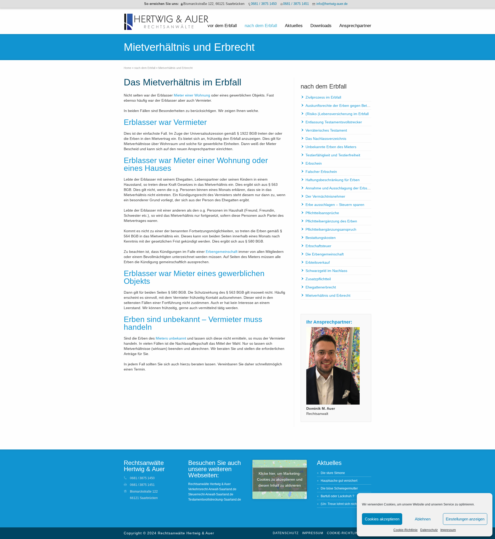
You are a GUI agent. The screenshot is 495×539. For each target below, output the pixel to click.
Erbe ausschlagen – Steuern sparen (335, 205)
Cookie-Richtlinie (405, 530)
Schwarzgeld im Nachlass (326, 271)
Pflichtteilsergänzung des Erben (331, 221)
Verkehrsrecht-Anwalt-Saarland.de (212, 489)
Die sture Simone (333, 473)
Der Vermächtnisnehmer (325, 196)
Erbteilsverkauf (318, 262)
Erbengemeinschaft (221, 252)
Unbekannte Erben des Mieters (331, 147)
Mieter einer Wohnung (192, 95)
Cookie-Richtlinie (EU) (348, 533)
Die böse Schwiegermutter (339, 488)
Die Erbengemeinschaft (325, 254)
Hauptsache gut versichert (339, 480)
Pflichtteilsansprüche (322, 213)
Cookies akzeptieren (382, 519)
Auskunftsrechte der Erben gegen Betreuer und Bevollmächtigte (358, 105)
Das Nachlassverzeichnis (326, 138)
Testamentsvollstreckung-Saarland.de (214, 499)
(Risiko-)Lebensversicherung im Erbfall (337, 114)
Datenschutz (429, 530)
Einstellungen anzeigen (465, 519)
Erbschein (314, 163)
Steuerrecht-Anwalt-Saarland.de (210, 494)
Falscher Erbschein (321, 172)
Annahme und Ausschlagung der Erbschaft (340, 188)
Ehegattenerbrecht (321, 287)
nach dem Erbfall (261, 25)
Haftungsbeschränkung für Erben (333, 180)
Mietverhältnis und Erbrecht (328, 295)
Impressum (448, 530)
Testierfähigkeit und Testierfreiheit (333, 155)
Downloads (321, 25)
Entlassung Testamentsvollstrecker (334, 122)
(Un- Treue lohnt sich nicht (339, 504)
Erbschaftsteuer (318, 246)
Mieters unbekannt (171, 338)
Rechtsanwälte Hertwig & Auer (209, 484)
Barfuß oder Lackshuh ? (337, 496)
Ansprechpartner (355, 25)
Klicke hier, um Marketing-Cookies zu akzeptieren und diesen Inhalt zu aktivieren (279, 479)
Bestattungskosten (321, 238)
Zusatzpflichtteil (318, 279)
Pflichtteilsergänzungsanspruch (331, 229)
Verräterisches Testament (326, 130)
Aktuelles (294, 25)
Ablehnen (423, 519)
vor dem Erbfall (222, 25)
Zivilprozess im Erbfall (323, 97)
